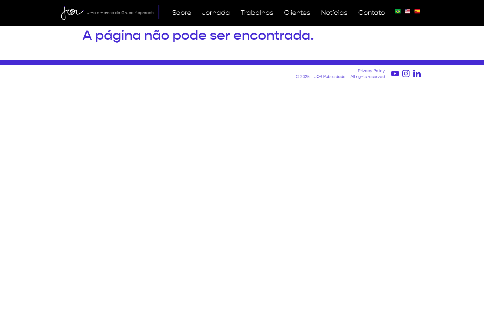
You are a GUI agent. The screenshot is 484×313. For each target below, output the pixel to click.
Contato (371, 13)
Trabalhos (257, 13)
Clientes (297, 13)
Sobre (181, 13)
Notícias (334, 13)
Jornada (216, 13)
